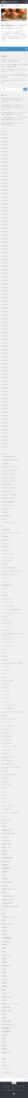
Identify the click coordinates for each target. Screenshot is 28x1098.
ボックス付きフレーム (8, 760)
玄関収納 (4, 986)
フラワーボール (6, 739)
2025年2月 (5, 190)
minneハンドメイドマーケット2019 (11, 533)
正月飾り (4, 969)
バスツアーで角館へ (7, 708)
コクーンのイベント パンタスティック (12, 613)
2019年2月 (5, 433)
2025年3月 (5, 186)
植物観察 (4, 962)
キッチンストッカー (7, 602)
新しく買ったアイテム (8, 924)
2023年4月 (5, 263)
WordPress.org (5, 1072)
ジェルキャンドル (6, 630)
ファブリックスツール (8, 726)
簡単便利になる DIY (7, 996)
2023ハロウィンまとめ (8, 477)
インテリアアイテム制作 (8, 567)
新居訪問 (4, 927)
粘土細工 (4, 1000)
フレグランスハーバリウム (9, 746)
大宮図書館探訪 (6, 868)
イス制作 (4, 564)
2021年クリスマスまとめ (8, 470)
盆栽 (3, 990)
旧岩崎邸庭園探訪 (6, 937)
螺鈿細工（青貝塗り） (8, 1010)
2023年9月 (5, 245)
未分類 (4, 948)
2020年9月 (5, 370)
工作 (3, 910)
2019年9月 (5, 409)
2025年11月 (5, 158)
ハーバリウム (5, 698)
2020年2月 (5, 391)
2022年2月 (5, 311)
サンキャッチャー (6, 620)
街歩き (4, 1014)
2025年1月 (5, 193)
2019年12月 (5, 398)
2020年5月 (5, 381)
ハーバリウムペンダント (8, 705)
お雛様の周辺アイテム (8, 585)
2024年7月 (5, 214)
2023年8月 (5, 249)
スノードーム (5, 649)
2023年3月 (5, 266)
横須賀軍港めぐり (6, 965)
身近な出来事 (5, 1028)
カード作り (5, 588)
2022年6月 (5, 297)
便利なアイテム (6, 847)
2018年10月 (5, 447)
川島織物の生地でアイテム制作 (10, 906)
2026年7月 (5, 134)
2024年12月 (5, 197)
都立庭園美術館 (6, 1031)
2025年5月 (5, 179)
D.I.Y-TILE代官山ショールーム (9, 522)
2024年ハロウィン (7, 491)
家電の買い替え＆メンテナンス (10, 889)
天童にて (4, 875)
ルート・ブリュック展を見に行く (10, 812)
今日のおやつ (5, 837)
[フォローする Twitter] (26, 49)
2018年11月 (5, 443)
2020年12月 (5, 360)
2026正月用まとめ (7, 515)
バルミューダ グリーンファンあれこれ (12, 712)
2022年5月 (5, 301)
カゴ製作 (4, 595)
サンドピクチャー (6, 623)
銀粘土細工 (5, 1035)
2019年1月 (5, 436)
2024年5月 (5, 221)
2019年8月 (5, 412)
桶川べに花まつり (6, 955)
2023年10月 (5, 242)
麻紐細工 (4, 1049)
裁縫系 (4, 1017)
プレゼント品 (5, 750)
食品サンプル (5, 1045)
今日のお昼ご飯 (6, 840)
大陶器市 (4, 871)
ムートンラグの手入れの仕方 (9, 774)
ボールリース (5, 753)
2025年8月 (5, 169)
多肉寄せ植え (5, 865)
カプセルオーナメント (8, 599)
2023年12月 (5, 235)
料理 (2, 23)
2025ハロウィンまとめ (8, 498)
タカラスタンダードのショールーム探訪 (12, 663)
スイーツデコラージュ (8, 642)
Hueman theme (21, 1090)
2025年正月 (5, 512)
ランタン (4, 788)
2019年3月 (5, 429)
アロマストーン (6, 550)
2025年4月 (5, 183)
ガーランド (5, 592)
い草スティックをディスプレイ (10, 574)
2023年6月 (5, 256)
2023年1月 (5, 273)
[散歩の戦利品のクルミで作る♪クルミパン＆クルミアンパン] (14, 15)
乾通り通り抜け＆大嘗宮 (8, 833)
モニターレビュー (6, 781)
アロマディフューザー (8, 554)
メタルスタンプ (6, 778)
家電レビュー (5, 892)
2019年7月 (5, 416)
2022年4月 (5, 304)
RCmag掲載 (5, 536)
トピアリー (5, 687)
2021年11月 (5, 322)
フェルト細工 (5, 733)
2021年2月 (5, 353)
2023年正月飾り (6, 484)
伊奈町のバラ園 (6, 844)
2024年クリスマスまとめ (8, 488)
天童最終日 (5, 878)
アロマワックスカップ (8, 557)
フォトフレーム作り (7, 736)
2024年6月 (5, 218)
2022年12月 (5, 277)
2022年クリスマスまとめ (8, 474)
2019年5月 (5, 422)
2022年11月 (5, 280)
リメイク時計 (5, 809)
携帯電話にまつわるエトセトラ (10, 917)
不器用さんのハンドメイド (9, 2)
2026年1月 (5, 152)
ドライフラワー (6, 691)
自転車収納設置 (6, 1007)
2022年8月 (5, 290)
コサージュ (5, 616)
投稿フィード (5, 1065)
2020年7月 (5, 374)
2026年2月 (5, 148)
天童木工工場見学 (6, 882)
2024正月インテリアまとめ (9, 495)
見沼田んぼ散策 (6, 1021)
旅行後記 (4, 930)
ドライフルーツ (6, 694)
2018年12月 (5, 440)
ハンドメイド (5, 722)
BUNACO (4, 519)
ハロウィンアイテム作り (8, 719)
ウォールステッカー (7, 578)
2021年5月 (5, 343)
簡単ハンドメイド (6, 993)
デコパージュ (5, 673)
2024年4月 (5, 224)
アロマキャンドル (6, 547)
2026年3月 (5, 145)
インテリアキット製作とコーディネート (12, 571)
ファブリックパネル (7, 729)
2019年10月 (5, 405)
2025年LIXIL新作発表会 (8, 501)
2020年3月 (5, 388)
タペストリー (5, 667)
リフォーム (5, 795)
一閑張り (4, 826)
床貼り (4, 913)
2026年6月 (5, 138)
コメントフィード (6, 1069)
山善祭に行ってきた (7, 899)
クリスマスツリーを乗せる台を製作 (11, 609)
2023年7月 (5, 252)
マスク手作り (5, 771)
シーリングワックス (7, 626)
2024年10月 (5, 204)
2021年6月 (5, 339)
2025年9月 (5, 165)
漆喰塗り (4, 983)
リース (4, 792)
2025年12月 (5, 155)
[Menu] (26, 2)
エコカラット (5, 581)
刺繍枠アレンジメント (8, 851)
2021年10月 (5, 325)
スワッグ (4, 653)
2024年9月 (5, 207)
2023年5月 (5, 259)
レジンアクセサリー (7, 819)
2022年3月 (5, 308)
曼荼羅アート (5, 944)
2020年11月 (5, 363)
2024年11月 (5, 200)
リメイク (4, 799)
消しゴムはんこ (6, 979)
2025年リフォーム (7, 508)
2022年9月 (5, 287)
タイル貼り (5, 656)
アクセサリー (5, 540)
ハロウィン (5, 715)
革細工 (4, 1038)
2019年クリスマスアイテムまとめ (10, 460)
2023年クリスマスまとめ (8, 481)
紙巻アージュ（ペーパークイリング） (12, 1003)
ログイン (4, 1062)
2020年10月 (5, 367)
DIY (3, 526)
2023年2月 (5, 270)
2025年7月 (5, 172)
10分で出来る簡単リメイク (9, 456)
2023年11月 (5, 238)
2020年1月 (5, 395)
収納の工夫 (5, 854)
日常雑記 (6, 23)
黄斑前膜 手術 (6, 1052)
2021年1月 (5, 356)
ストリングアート (6, 646)
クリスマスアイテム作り (8, 606)
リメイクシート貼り (7, 805)
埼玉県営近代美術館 (7, 858)
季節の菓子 (5, 885)
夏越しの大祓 (5, 861)
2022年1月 (5, 315)
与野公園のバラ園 (6, 830)
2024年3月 (5, 228)
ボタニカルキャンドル (8, 757)
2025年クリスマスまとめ (8, 505)
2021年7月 (5, 336)
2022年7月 (5, 294)
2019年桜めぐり (6, 463)
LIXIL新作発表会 (6, 529)
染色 (3, 951)
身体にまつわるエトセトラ (9, 1024)
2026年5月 (5, 141)
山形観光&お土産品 (7, 903)
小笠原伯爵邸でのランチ (8, 896)
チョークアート (6, 670)
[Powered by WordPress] (8, 1090)
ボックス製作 (5, 764)
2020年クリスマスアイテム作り (10, 467)
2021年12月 (5, 318)
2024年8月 (5, 211)
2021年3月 (5, 350)
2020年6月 (5, 377)
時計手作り (5, 941)
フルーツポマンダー (7, 743)
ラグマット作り (6, 785)
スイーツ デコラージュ (8, 639)
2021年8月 (5, 332)
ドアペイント (5, 684)
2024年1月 (5, 231)
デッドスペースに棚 (7, 680)
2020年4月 (5, 384)
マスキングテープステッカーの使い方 (12, 767)
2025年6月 (5, 176)
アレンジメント (6, 543)
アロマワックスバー (7, 560)
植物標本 (4, 958)
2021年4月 (5, 346)
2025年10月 (5, 162)
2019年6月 (5, 419)
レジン (4, 816)
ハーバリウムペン (6, 701)
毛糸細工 (4, 976)
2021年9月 (5, 329)
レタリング (5, 823)
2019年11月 (5, 402)
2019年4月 (5, 426)
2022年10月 (5, 284)
